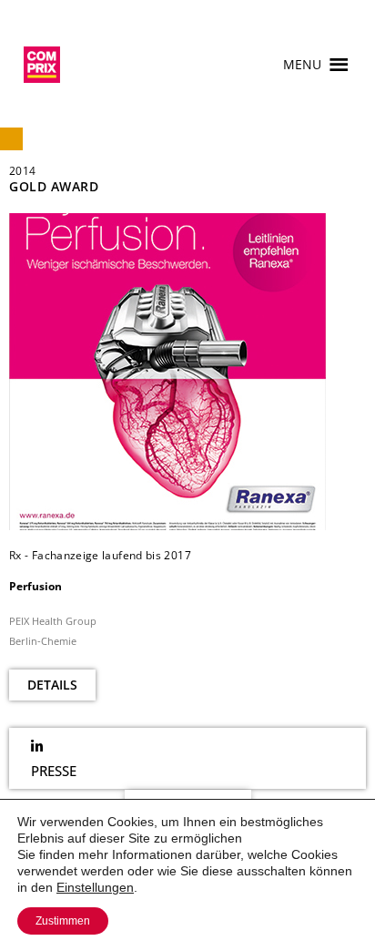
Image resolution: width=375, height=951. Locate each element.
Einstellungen (95, 887)
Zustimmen (62, 921)
